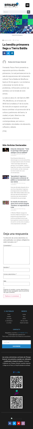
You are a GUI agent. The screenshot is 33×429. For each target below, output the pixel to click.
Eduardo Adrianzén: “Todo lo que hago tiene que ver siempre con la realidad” (20, 150)
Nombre (6, 267)
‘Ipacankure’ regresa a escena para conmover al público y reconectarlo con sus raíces (20, 179)
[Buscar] (28, 12)
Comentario (7, 245)
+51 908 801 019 (22, 332)
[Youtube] (18, 423)
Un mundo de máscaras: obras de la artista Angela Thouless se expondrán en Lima (20, 204)
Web (4, 281)
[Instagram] (23, 423)
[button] (27, 5)
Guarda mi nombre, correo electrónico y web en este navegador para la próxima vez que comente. (16, 291)
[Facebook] (10, 423)
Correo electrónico (10, 274)
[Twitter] (14, 423)
